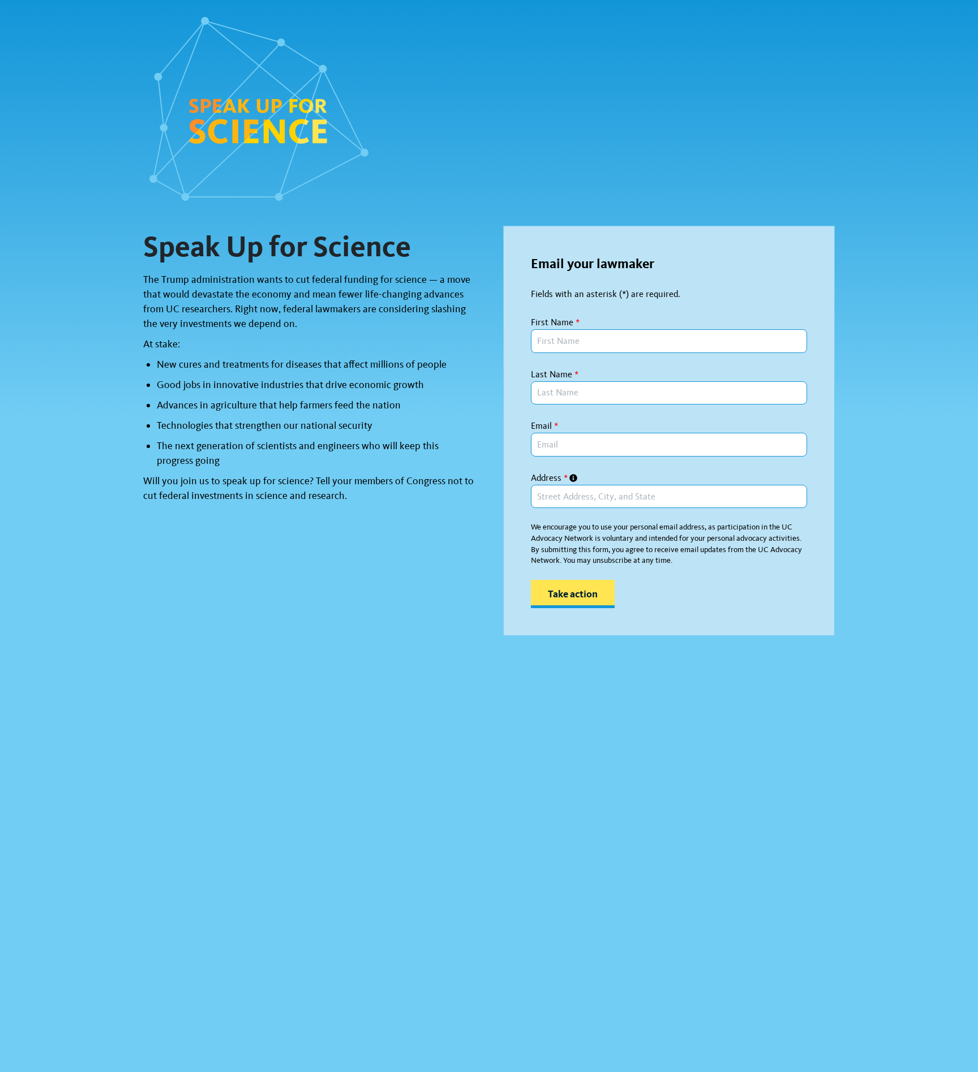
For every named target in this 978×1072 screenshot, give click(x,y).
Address (549, 477)
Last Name (554, 374)
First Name (555, 322)
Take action (573, 593)
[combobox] (669, 497)
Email (544, 425)
